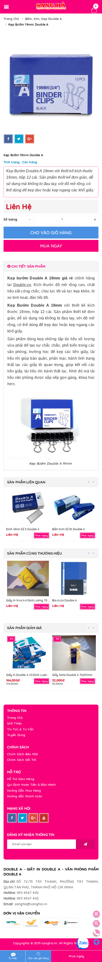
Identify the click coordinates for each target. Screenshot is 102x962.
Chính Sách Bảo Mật (22, 754)
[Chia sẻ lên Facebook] (8, 139)
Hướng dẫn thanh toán (24, 796)
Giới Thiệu (14, 723)
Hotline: (10, 893)
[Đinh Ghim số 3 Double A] (28, 507)
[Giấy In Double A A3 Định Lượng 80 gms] (28, 653)
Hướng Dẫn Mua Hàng (24, 790)
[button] (51, 266)
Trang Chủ (15, 717)
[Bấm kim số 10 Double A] (74, 507)
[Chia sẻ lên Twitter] (19, 139)
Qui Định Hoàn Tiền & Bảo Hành (31, 784)
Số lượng (10, 219)
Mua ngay (76, 956)
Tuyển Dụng (16, 735)
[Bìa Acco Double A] (74, 578)
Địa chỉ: (9, 881)
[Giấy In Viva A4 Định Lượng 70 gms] (28, 578)
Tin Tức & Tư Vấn (20, 729)
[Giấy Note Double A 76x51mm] (74, 653)
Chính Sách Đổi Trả (21, 760)
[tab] (51, 266)
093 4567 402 (28, 893)
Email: (9, 904)
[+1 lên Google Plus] (29, 139)
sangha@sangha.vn (31, 904)
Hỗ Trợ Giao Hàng (20, 779)
